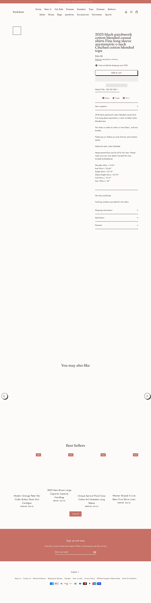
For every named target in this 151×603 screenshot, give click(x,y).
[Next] (147, 396)
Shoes (51, 14)
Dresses (70, 9)
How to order (77, 578)
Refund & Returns (39, 578)
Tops (91, 9)
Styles (42, 14)
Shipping (98, 59)
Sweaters (81, 9)
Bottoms (112, 9)
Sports (108, 14)
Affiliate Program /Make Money (108, 578)
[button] (116, 79)
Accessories (83, 14)
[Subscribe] (94, 552)
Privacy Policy (90, 578)
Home (38, 9)
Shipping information (103, 210)
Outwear (100, 9)
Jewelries (69, 14)
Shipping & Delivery (55, 578)
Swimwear (97, 14)
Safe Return (99, 217)
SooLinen (18, 12)
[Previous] (4, 396)
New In (48, 9)
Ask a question (101, 106)
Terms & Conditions (129, 578)
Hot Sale (59, 9)
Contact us (27, 578)
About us (18, 578)
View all (75, 514)
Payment (98, 225)
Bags (59, 14)
